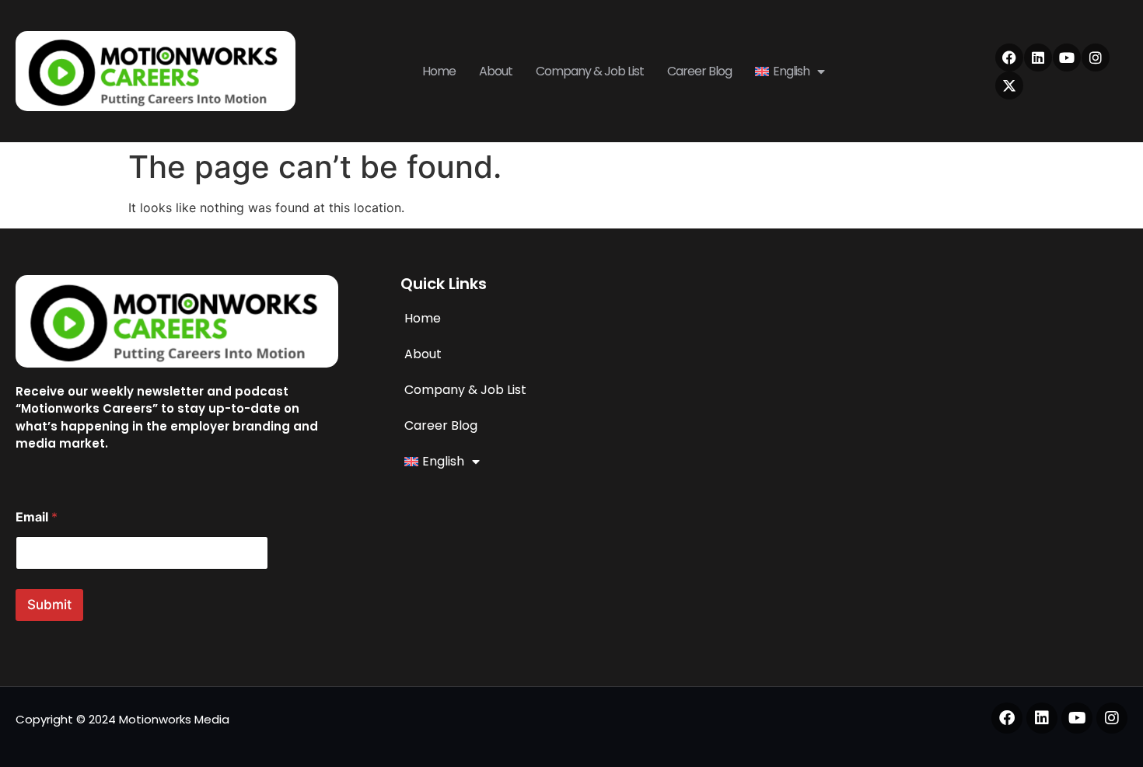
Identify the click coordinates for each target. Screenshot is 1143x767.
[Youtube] (1067, 57)
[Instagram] (1096, 57)
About (495, 71)
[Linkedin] (1038, 57)
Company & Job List (590, 71)
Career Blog (699, 71)
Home (439, 71)
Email (37, 517)
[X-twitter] (1009, 85)
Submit (49, 604)
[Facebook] (1009, 57)
